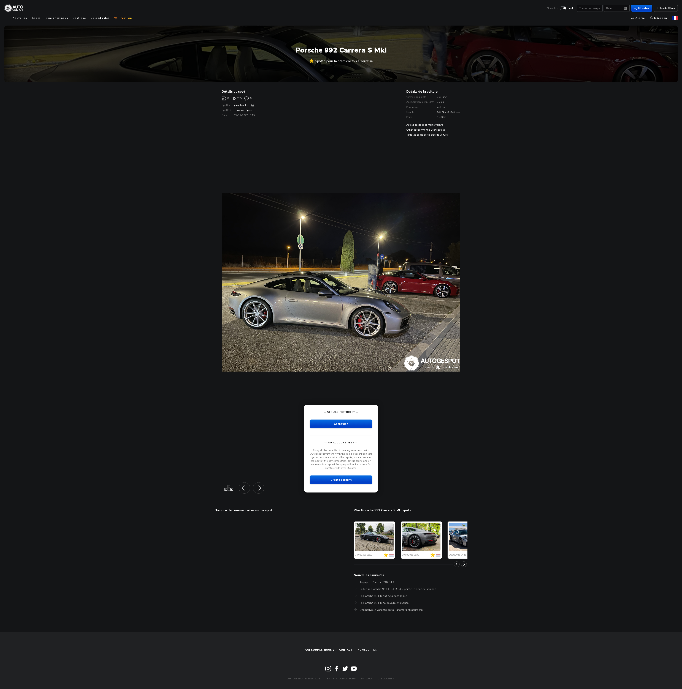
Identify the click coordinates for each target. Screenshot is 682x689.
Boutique (79, 18)
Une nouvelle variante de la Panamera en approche (391, 610)
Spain (249, 110)
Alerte (640, 18)
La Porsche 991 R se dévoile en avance (384, 603)
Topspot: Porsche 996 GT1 (376, 582)
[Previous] (456, 564)
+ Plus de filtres (665, 8)
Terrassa (239, 110)
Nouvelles (552, 8)
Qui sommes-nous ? (319, 650)
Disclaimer (386, 678)
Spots (571, 8)
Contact (346, 650)
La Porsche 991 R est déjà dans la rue (383, 596)
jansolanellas (241, 105)
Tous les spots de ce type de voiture (427, 134)
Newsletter (367, 650)
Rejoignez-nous (56, 18)
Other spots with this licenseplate (425, 129)
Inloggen (660, 18)
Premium (125, 18)
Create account (341, 480)
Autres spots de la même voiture (424, 125)
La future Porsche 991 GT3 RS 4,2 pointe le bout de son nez (397, 589)
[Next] (463, 564)
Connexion (341, 424)
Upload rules (100, 18)
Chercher (643, 8)
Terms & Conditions (340, 678)
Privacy (367, 678)
